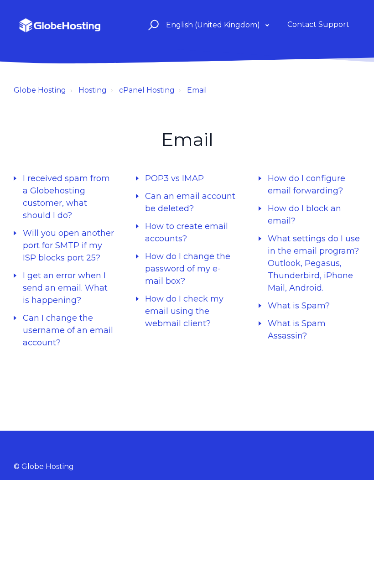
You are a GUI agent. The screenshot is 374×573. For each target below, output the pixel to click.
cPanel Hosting (147, 90)
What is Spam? (299, 306)
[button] (152, 25)
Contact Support (318, 24)
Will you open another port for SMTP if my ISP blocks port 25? (68, 245)
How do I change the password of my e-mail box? (187, 268)
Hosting (92, 90)
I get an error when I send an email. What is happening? (65, 288)
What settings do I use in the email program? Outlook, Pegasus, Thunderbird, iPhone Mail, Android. (314, 263)
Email (197, 90)
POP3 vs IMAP (174, 178)
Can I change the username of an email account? (68, 330)
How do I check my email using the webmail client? (184, 311)
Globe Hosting (40, 90)
